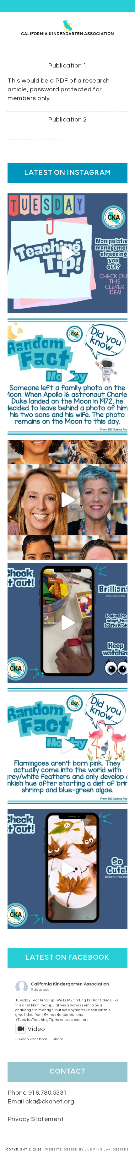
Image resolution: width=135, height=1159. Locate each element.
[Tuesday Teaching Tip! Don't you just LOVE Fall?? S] (67, 869)
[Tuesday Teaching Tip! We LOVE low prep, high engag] (67, 623)
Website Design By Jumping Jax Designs (87, 1149)
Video (36, 1029)
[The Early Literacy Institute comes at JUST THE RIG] (67, 500)
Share (58, 1039)
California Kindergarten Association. (67, 27)
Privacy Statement (36, 1119)
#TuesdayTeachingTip (35, 1020)
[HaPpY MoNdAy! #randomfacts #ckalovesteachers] (67, 376)
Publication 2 (67, 119)
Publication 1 (67, 65)
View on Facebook (31, 1039)
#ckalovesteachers (72, 1020)
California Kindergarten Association (70, 984)
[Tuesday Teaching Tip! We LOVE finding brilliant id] (67, 253)
